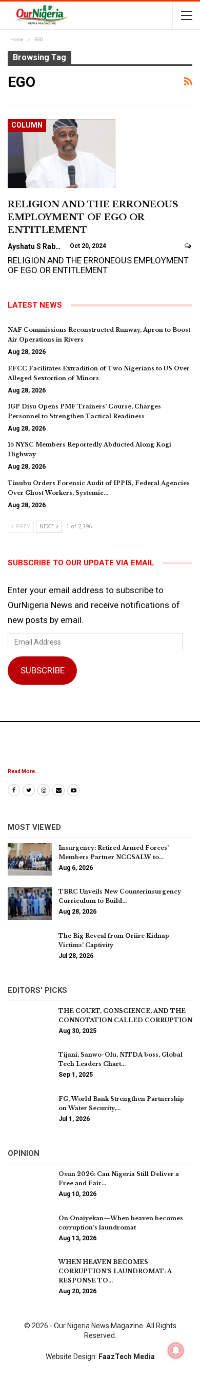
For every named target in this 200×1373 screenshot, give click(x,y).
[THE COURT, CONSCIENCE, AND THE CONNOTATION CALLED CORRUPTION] (30, 1022)
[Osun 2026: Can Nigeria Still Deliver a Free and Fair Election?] (30, 1185)
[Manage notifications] (176, 1350)
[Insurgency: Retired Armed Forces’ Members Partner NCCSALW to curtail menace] (30, 859)
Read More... (23, 771)
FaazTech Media (126, 1356)
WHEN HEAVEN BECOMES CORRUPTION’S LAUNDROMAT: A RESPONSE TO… (115, 1271)
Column (27, 125)
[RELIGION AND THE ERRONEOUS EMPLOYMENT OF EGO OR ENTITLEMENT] (61, 153)
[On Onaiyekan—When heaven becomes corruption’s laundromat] (30, 1230)
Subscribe (43, 670)
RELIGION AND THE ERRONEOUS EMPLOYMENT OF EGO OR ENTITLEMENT (93, 217)
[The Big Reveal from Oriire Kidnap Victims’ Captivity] (30, 947)
